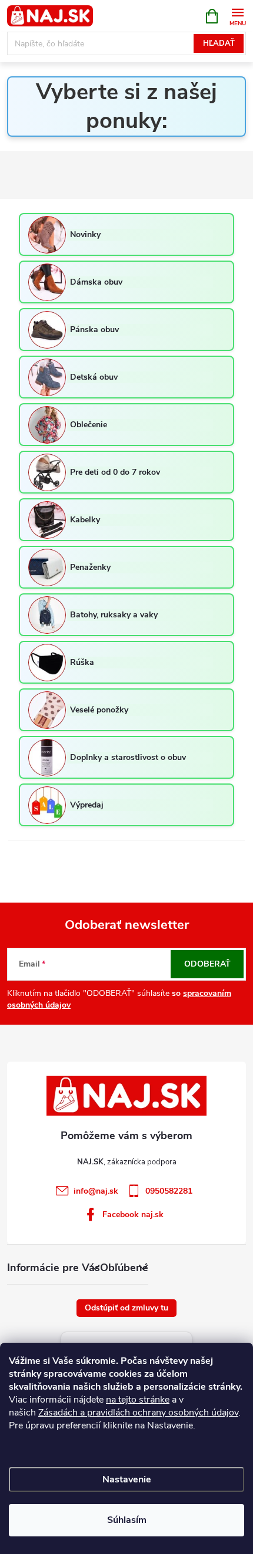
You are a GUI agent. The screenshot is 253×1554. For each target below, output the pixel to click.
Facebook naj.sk (133, 1214)
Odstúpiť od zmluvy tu (126, 1307)
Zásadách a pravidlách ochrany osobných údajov (138, 1412)
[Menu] (237, 15)
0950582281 (168, 1191)
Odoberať (207, 963)
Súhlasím (127, 1520)
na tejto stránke (137, 1399)
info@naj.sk (96, 1191)
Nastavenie (126, 1479)
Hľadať (219, 43)
